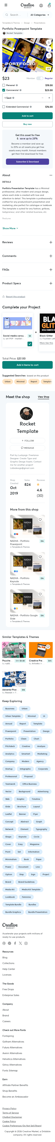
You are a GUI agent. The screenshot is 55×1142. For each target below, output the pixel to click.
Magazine (34, 844)
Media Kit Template (31, 889)
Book (26, 859)
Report (23, 723)
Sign (33, 874)
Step (21, 874)
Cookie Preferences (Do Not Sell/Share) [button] (22, 1125)
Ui (44, 716)
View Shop (43, 396)
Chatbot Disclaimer (12, 1117)
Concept (9, 821)
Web (7, 799)
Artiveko (36, 663)
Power (8, 867)
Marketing (42, 754)
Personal (10, 85)
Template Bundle (13, 904)
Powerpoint (10, 731)
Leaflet (8, 814)
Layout (36, 806)
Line (38, 867)
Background (24, 791)
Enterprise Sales (10, 995)
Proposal (28, 776)
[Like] (49, 49)
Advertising (43, 791)
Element (24, 829)
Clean (23, 738)
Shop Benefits (9, 1090)
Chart (36, 738)
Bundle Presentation (37, 912)
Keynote (22, 836)
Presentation (30, 731)
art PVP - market (14, 338)
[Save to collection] (49, 56)
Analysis (41, 746)
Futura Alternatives (12, 1047)
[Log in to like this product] (27, 318)
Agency (40, 761)
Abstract (25, 821)
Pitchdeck (10, 746)
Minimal (32, 716)
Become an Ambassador (15, 1096)
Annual (8, 723)
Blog (4, 957)
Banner (22, 814)
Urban (25, 708)
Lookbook (10, 897)
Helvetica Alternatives (14, 1058)
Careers (6, 1021)
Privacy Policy (9, 1108)
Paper (39, 859)
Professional (11, 776)
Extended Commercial (17, 106)
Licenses (6, 974)
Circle (36, 836)
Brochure (21, 806)
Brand (8, 882)
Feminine (26, 897)
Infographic (25, 769)
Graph (39, 821)
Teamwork (10, 784)
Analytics (9, 754)
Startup (9, 769)
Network (9, 829)
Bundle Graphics (13, 912)
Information (33, 852)
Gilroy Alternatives (12, 1064)
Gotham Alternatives (13, 1041)
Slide (7, 806)
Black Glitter (46, 335)
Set (19, 852)
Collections (8, 963)
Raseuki (8, 692)
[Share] (49, 42)
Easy (20, 844)
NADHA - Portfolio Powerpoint (19, 542)
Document (23, 867)
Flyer (35, 814)
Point (7, 852)
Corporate (43, 769)
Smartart (26, 754)
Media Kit (10, 889)
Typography (41, 829)
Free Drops (8, 989)
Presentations (39, 23)
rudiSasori (10, 663)
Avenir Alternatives (12, 1053)
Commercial (12, 90)
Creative (26, 746)
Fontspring (8, 1035)
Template (37, 723)
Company (10, 761)
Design (27, 23)
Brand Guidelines (26, 882)
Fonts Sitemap (10, 1070)
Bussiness (9, 708)
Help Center (8, 968)
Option (8, 874)
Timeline (36, 799)
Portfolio (9, 738)
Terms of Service (10, 1112)
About (5, 1009)
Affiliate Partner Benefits (15, 1085)
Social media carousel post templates (23, 335)
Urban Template (12, 716)
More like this (46, 342)
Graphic (20, 799)
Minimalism (11, 859)
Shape (8, 836)
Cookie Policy (9, 1121)
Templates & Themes (11, 23)
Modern (25, 761)
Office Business (29, 784)
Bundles (32, 904)
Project (46, 874)
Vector (8, 791)
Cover (8, 844)
